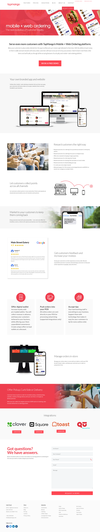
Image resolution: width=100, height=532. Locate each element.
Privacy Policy (27, 515)
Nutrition (61, 516)
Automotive (44, 507)
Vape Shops (79, 514)
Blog (54, 3)
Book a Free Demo (50, 63)
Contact (71, 3)
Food (60, 506)
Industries (45, 3)
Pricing (36, 3)
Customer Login (78, 1)
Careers (25, 513)
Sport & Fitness (80, 508)
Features (26, 3)
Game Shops (62, 508)
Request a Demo (68, 8)
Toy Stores (78, 512)
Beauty (43, 509)
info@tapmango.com (11, 517)
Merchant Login (88, 1)
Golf (60, 512)
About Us (61, 3)
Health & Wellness (63, 514)
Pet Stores (78, 506)
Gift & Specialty (62, 510)
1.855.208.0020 (9, 515)
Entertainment (44, 517)
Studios (78, 510)
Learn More (16, 431)
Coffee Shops (44, 513)
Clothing (43, 511)
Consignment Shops (46, 515)
